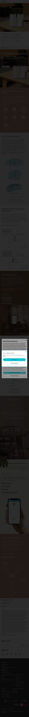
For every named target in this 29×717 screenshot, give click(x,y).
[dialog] (14, 358)
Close (25, 351)
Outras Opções (14, 363)
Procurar (14, 359)
